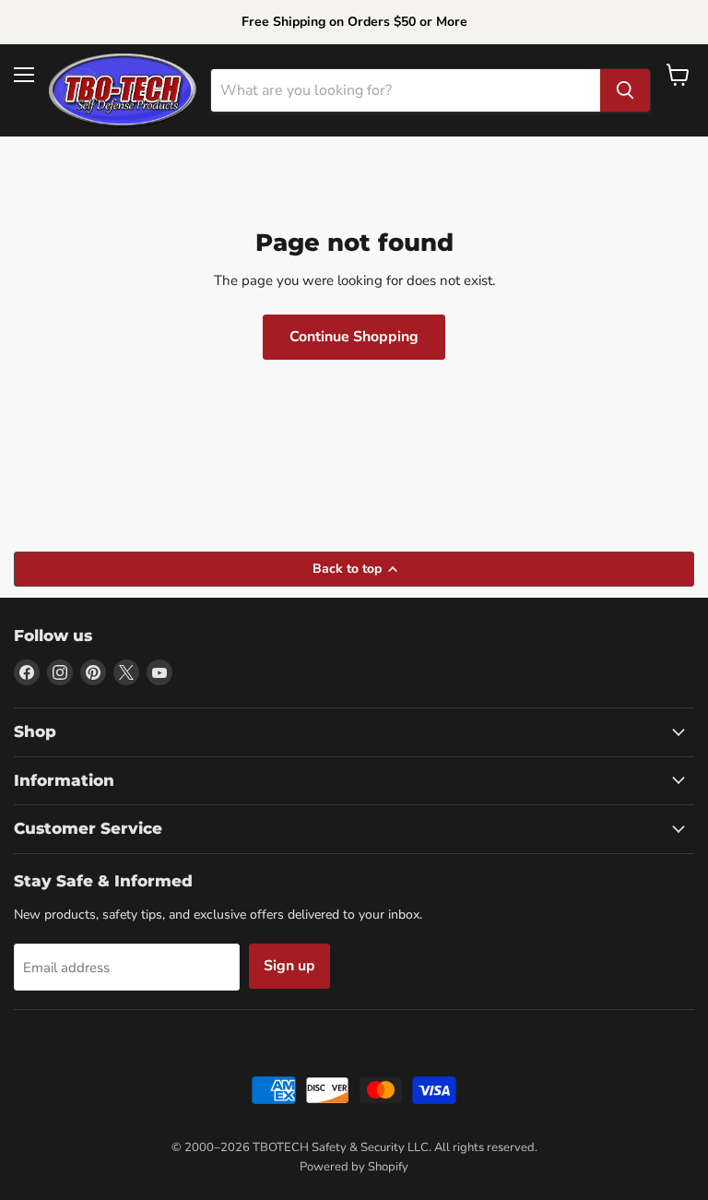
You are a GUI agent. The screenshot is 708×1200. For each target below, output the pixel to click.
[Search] (625, 90)
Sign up (289, 966)
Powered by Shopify (354, 1166)
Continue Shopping (354, 337)
